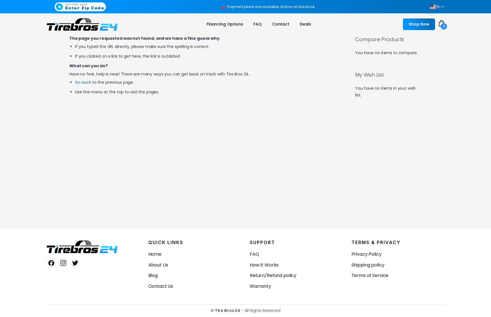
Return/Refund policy (273, 275)
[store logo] (82, 24)
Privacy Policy (366, 254)
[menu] (260, 24)
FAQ (254, 254)
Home (154, 254)
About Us (158, 265)
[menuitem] (225, 24)
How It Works (264, 265)
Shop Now (419, 24)
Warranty (260, 286)
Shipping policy (367, 265)
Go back (83, 82)
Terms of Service (370, 275)
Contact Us (160, 286)
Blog (153, 275)
